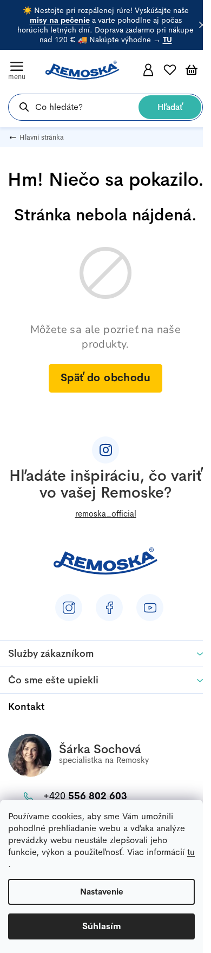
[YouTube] (149, 607)
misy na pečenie (60, 20)
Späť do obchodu (105, 377)
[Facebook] (109, 607)
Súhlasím (101, 926)
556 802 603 (85, 796)
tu (191, 852)
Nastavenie (101, 891)
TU (167, 39)
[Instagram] (68, 607)
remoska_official (105, 513)
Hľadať (169, 107)
